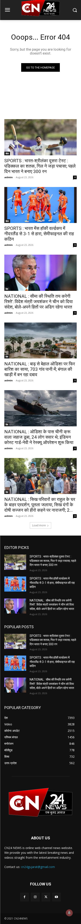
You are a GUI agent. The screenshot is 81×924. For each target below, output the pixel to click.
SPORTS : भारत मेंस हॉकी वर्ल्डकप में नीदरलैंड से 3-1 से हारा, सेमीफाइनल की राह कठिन (39, 234)
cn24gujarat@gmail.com (38, 867)
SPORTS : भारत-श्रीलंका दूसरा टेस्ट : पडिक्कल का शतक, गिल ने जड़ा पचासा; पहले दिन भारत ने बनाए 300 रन (40, 166)
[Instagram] (35, 897)
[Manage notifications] (69, 912)
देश (7, 288)
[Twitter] (46, 897)
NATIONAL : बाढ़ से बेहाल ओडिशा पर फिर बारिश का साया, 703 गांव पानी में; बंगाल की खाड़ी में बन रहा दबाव (39, 369)
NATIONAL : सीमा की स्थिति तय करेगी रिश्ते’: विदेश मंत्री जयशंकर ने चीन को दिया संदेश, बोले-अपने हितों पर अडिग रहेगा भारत (38, 302)
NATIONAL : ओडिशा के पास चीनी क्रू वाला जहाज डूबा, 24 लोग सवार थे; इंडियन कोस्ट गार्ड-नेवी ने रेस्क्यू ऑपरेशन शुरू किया (38, 437)
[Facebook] (24, 897)
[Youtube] (56, 897)
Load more (39, 525)
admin (8, 177)
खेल (7, 153)
